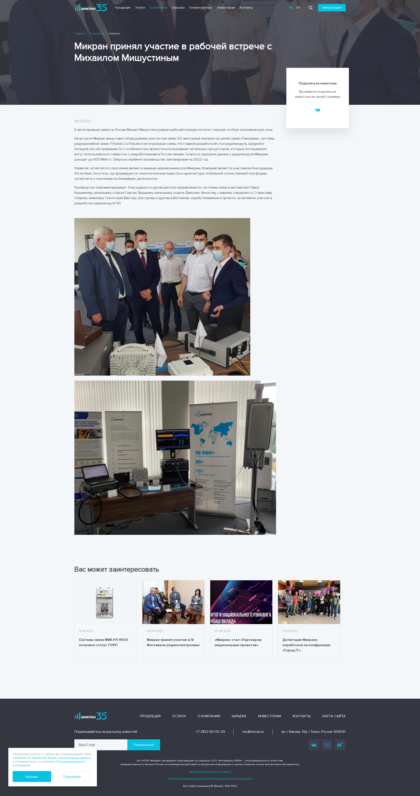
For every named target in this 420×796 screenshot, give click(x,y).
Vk (313, 744)
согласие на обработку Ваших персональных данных (52, 758)
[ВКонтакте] (318, 109)
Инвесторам (226, 7)
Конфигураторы (200, 7)
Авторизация (331, 7)
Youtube (327, 744)
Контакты (246, 7)
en (298, 7)
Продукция (123, 7)
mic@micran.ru (253, 732)
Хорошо (32, 777)
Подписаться (143, 745)
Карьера (178, 7)
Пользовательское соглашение (231, 778)
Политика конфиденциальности (188, 778)
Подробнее (72, 777)
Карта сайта (334, 716)
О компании (158, 7)
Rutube (340, 744)
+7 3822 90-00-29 (210, 732)
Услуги (140, 7)
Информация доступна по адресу (210, 771)
